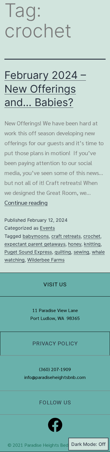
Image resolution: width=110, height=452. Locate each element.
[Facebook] (55, 425)
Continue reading (26, 202)
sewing (81, 252)
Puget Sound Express (28, 252)
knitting (92, 244)
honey (74, 244)
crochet (91, 236)
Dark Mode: (84, 444)
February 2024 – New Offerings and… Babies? (45, 89)
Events (47, 228)
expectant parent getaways (34, 244)
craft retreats (66, 236)
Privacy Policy (55, 343)
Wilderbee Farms (46, 260)
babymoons (36, 236)
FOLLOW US (55, 402)
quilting (63, 252)
